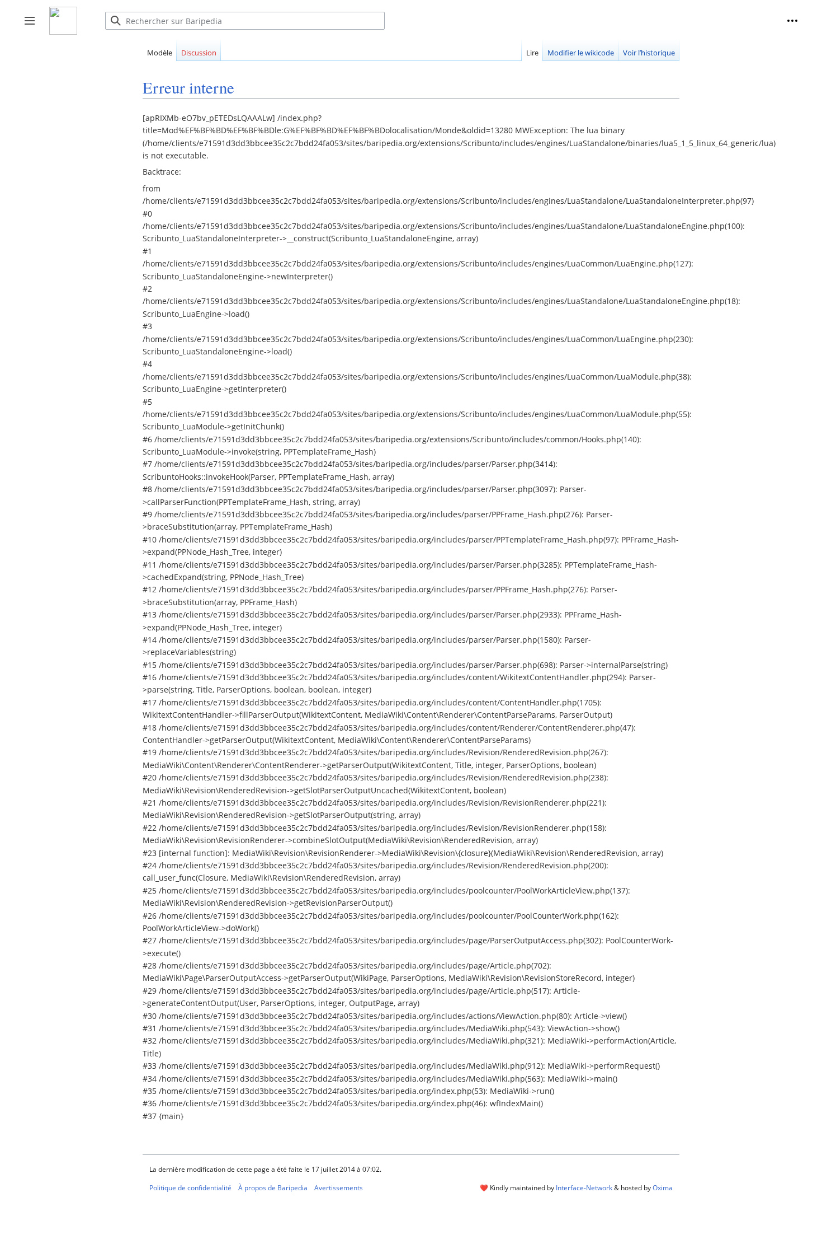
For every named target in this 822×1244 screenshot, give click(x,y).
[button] (792, 21)
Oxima (663, 1187)
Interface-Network (584, 1187)
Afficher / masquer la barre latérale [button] (33, 26)
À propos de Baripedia (273, 1187)
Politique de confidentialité (190, 1187)
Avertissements (338, 1187)
